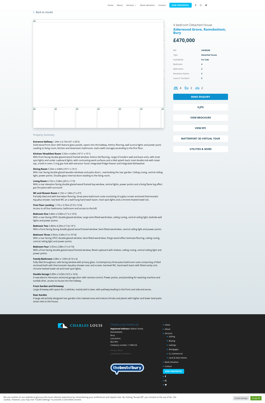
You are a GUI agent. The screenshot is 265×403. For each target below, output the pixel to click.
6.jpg (201, 107)
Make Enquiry (200, 96)
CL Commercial (176, 353)
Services (130, 5)
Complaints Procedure (120, 353)
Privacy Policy (116, 350)
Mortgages (174, 349)
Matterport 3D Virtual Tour (200, 138)
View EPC (200, 128)
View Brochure (200, 117)
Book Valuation (147, 5)
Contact (162, 5)
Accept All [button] (256, 398)
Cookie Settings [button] (241, 398)
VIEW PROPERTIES (180, 5)
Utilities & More (201, 149)
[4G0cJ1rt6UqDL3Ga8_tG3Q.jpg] (98, 63)
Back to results (44, 12)
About (120, 5)
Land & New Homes (178, 357)
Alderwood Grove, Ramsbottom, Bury (199, 31)
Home (110, 5)
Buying (172, 340)
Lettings (172, 345)
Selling (172, 336)
